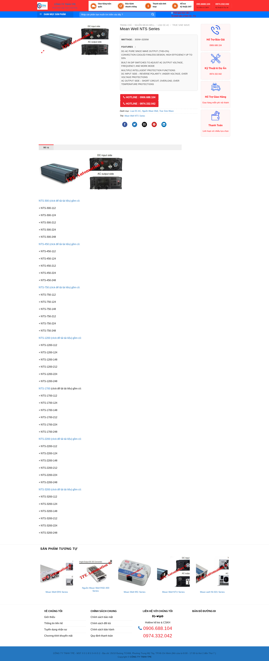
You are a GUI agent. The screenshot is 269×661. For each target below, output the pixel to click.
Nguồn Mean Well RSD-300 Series (95, 589)
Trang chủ (126, 25)
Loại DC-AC (163, 25)
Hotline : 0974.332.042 (140, 103)
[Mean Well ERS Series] (56, 572)
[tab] (46, 147)
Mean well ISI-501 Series (212, 592)
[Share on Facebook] (124, 124)
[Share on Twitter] (134, 124)
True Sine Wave (181, 25)
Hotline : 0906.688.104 (140, 97)
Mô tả (46, 147)
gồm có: (75, 200)
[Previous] (39, 579)
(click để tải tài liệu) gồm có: (66, 489)
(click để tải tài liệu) (60, 244)
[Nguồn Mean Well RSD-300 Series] (95, 570)
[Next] (230, 579)
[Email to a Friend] (144, 124)
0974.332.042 (222, 4)
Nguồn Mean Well (145, 25)
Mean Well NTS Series (135, 116)
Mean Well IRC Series (134, 592)
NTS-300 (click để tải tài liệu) (55, 200)
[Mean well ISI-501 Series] (212, 572)
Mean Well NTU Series (173, 592)
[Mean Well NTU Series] (173, 572)
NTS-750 (44, 287)
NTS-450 (44, 244)
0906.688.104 (158, 628)
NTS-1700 (45, 388)
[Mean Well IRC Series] (134, 572)
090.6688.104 (203, 4)
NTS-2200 (45, 439)
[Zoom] (43, 52)
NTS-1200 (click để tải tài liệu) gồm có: (60, 338)
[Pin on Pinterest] (154, 124)
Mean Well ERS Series (57, 592)
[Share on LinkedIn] (164, 124)
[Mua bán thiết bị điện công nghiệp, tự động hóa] (42, 6)
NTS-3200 (45, 489)
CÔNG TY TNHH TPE (65, 4)
